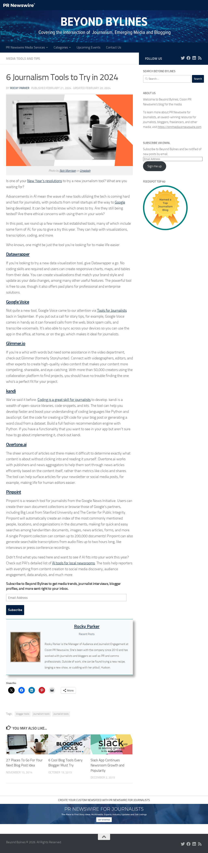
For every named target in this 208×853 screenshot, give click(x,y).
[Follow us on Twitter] (183, 58)
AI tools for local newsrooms (73, 563)
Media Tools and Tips (23, 59)
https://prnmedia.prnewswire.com (180, 127)
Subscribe (15, 610)
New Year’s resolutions (44, 181)
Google (120, 202)
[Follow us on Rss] (200, 58)
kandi (11, 391)
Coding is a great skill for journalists (64, 399)
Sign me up (154, 166)
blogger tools (22, 713)
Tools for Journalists (112, 310)
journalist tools (61, 713)
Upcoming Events (88, 47)
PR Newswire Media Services (25, 47)
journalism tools (41, 713)
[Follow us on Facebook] (188, 58)
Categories (61, 47)
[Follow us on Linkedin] (194, 58)
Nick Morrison (68, 171)
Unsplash (85, 171)
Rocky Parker (19, 88)
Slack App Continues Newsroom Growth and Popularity (107, 765)
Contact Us (113, 47)
